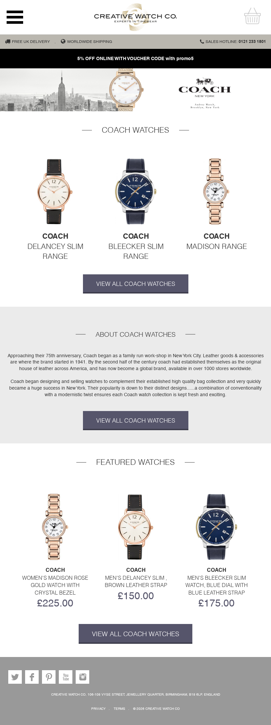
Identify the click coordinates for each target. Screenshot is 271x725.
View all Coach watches (135, 284)
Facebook (32, 677)
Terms (119, 708)
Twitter (15, 677)
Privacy (98, 708)
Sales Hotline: (236, 41)
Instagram (82, 677)
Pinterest (49, 677)
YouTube (65, 677)
